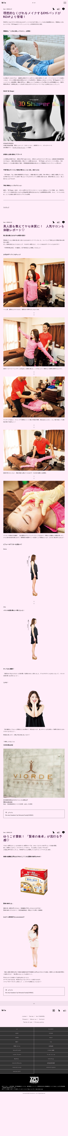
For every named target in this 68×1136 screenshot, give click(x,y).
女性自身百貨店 (51, 1063)
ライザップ (6, 207)
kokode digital (51, 1067)
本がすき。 (17, 1058)
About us (33, 1019)
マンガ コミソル (51, 1054)
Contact (42, 1019)
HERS (17, 1037)
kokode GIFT (17, 1071)
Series (31, 1016)
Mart (51, 1037)
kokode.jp (51, 1058)
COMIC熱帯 (51, 1050)
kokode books (17, 1067)
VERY (17, 1033)
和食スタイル (17, 1046)
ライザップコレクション (19, 147)
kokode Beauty (17, 1063)
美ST (17, 1041)
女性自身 (51, 1046)
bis (51, 1041)
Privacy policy (39, 1022)
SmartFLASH (17, 1050)
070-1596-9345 (8, 802)
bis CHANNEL (40, 1016)
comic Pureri (17, 1054)
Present (25, 1019)
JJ (17, 1029)
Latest (24, 1016)
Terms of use (27, 1022)
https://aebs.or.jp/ (39, 1089)
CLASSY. (51, 1029)
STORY (51, 1033)
